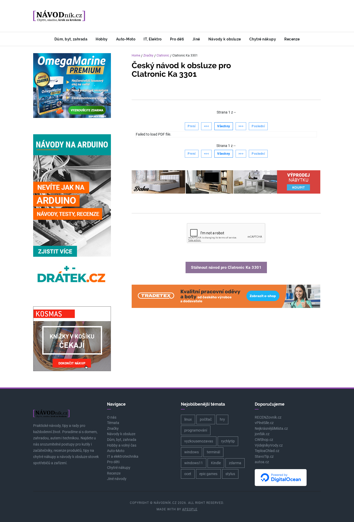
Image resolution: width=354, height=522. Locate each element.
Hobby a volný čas (121, 445)
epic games (208, 474)
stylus (230, 474)
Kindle (216, 463)
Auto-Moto (126, 39)
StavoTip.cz (264, 456)
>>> (241, 126)
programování (195, 430)
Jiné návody (116, 479)
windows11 (193, 463)
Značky (148, 55)
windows (191, 452)
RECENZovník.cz (268, 417)
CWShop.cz (264, 440)
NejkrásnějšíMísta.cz (271, 428)
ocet (187, 474)
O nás (111, 417)
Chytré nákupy (262, 39)
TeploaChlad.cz (267, 451)
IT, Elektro (153, 39)
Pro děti (177, 39)
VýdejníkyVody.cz (269, 445)
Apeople (189, 509)
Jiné (196, 39)
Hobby (102, 39)
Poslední (258, 126)
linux (188, 419)
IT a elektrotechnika (122, 456)
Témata (113, 423)
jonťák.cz (262, 434)
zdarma (235, 463)
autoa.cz (262, 462)
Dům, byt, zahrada (71, 39)
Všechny (223, 126)
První (192, 126)
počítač (206, 419)
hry (222, 419)
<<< (206, 126)
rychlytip (228, 441)
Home (136, 55)
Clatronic (163, 55)
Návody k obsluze (224, 39)
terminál (213, 452)
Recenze (292, 39)
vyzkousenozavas (198, 441)
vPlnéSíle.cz (264, 423)
